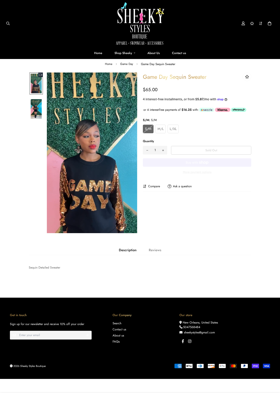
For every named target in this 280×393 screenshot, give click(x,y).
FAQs (116, 341)
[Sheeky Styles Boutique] (140, 23)
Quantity (148, 141)
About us (118, 335)
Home (98, 53)
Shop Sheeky (123, 53)
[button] (268, 23)
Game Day (126, 64)
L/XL (173, 128)
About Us (153, 53)
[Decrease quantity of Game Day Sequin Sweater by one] (147, 150)
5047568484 (191, 327)
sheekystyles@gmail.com (199, 332)
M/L (161, 128)
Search (117, 323)
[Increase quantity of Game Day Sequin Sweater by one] (163, 150)
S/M (148, 128)
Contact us (179, 53)
